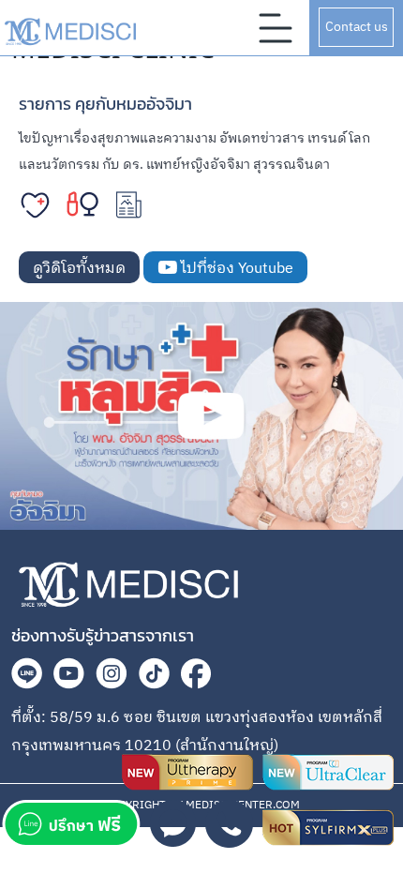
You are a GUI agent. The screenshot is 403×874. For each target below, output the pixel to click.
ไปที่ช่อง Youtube (235, 268)
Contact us (356, 27)
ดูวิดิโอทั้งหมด (79, 268)
